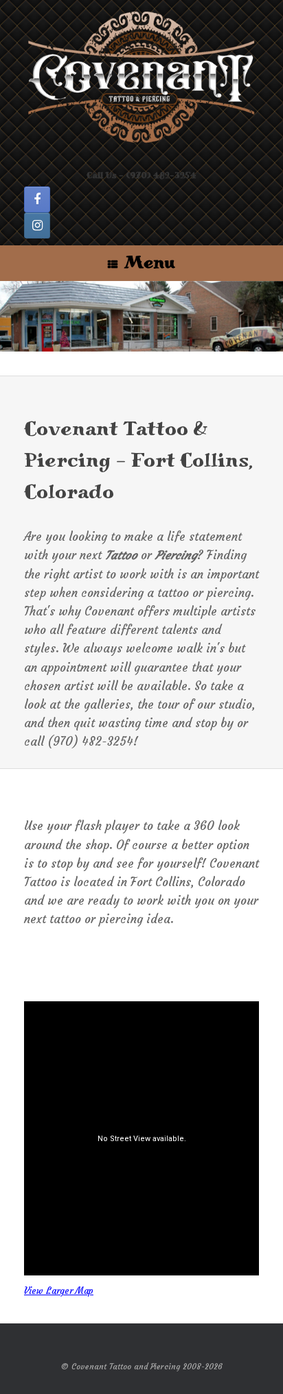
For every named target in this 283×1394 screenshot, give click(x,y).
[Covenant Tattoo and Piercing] (141, 78)
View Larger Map (58, 1291)
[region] (141, 316)
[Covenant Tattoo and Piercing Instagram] (37, 225)
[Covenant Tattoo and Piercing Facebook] (37, 199)
